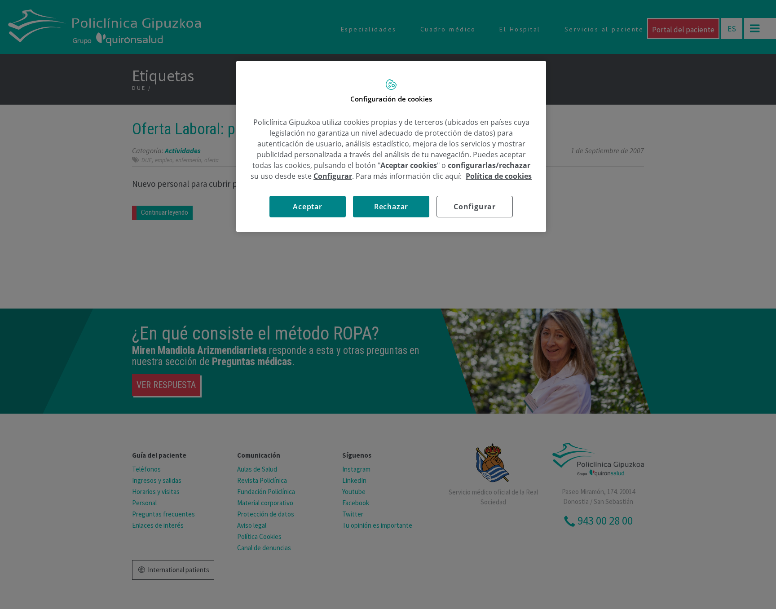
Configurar (475, 207)
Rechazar (391, 207)
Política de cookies (499, 176)
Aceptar (307, 207)
